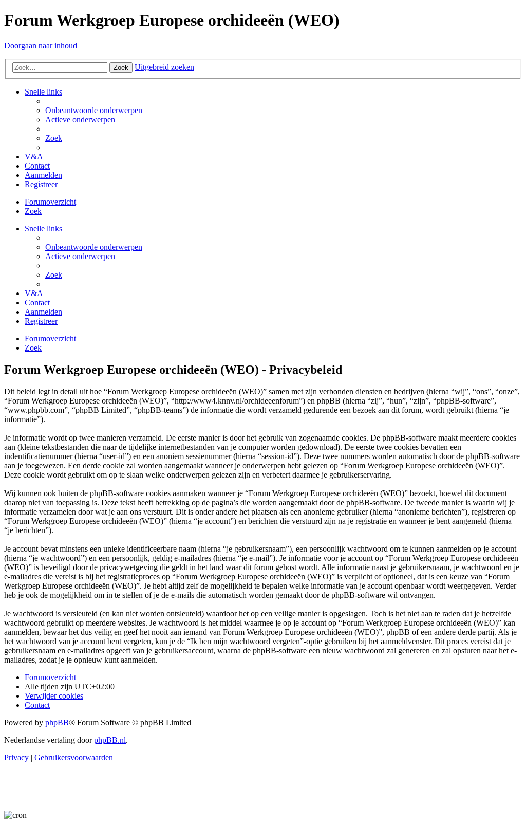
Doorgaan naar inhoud (40, 45)
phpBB (57, 722)
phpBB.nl (110, 740)
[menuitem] (93, 110)
